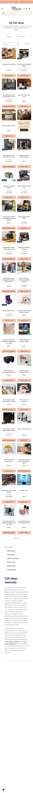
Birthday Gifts (11, 566)
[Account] (26, 9)
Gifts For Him (11, 551)
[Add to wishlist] (15, 48)
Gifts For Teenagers (13, 558)
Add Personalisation (9, 106)
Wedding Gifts (11, 569)
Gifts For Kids (11, 562)
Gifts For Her (11, 554)
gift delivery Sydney (13, 641)
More (16, 29)
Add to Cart (8, 75)
